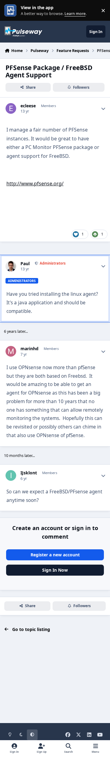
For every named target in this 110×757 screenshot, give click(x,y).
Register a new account (55, 555)
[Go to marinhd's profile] (11, 351)
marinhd (29, 348)
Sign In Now (55, 570)
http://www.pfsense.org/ (35, 183)
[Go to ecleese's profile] (11, 108)
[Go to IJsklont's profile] (11, 475)
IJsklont (28, 473)
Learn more (12, 10)
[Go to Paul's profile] (11, 266)
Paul (25, 263)
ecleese (28, 106)
